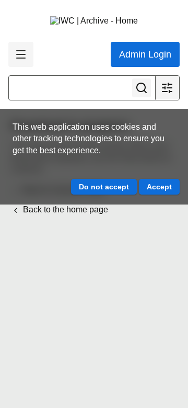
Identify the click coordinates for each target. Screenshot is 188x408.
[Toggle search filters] (167, 88)
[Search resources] (141, 87)
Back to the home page (64, 209)
